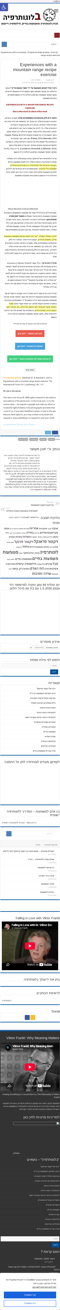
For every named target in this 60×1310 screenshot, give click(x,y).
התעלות (27, 537)
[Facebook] (27, 1017)
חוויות (52, 439)
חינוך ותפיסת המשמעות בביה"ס (43, 693)
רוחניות (26, 569)
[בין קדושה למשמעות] (57, 867)
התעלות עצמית (15, 537)
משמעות (34, 439)
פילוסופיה (41, 564)
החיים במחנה (48, 537)
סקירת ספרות (50, 736)
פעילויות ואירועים (48, 746)
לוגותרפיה (49, 552)
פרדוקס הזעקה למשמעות (42, 504)
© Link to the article (12, 391)
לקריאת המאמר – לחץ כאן (30, 333)
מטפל (21, 553)
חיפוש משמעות (42, 547)
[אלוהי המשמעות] (57, 884)
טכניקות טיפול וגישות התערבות (43, 698)
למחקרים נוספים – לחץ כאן (30, 346)
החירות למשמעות (47, 892)
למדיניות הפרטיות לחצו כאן (44, 1287)
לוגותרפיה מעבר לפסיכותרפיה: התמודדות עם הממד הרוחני (33, 1268)
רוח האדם (37, 568)
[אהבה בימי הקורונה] (57, 875)
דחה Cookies (30, 1303)
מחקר (26, 553)
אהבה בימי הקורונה (46, 875)
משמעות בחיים (45, 559)
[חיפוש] (4, 44)
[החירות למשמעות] (57, 892)
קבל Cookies (30, 1295)
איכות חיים (14, 528)
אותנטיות (43, 528)
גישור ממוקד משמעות (44, 1258)
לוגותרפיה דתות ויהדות (46, 712)
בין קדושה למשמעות (46, 867)
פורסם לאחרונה (50, 844)
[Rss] (32, 1017)
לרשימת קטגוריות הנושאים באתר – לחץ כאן (30, 359)
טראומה (19, 547)
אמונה (6, 528)
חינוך (51, 547)
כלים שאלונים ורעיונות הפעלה (43, 702)
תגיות (38, 844)
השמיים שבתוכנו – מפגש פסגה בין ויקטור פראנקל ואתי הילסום (28, 851)
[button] (4, 7)
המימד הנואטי (37, 537)
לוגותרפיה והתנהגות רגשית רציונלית (22, 510)
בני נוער (12, 533)
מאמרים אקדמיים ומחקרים (38, 52)
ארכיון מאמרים (52, 647)
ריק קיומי (17, 569)
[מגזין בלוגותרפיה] (30, 16)
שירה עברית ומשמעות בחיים (44, 750)
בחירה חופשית (20, 533)
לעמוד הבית (30, 370)
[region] (30, 1291)
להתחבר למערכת (30, 517)
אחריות (34, 528)
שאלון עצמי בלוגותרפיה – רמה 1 (41, 859)
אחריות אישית (23, 528)
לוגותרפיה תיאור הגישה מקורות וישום (40, 717)
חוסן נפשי (10, 542)
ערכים (48, 564)
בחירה (30, 533)
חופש (55, 547)
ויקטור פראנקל (46, 542)
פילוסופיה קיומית (26, 564)
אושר (49, 529)
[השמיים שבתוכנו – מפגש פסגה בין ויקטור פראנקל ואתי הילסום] (57, 851)
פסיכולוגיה (11, 564)
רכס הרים (23, 439)
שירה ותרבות (41, 573)
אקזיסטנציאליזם (49, 533)
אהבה (55, 528)
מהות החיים (34, 553)
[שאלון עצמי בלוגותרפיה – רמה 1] (57, 859)
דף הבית (54, 52)
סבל (55, 564)
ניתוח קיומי (11, 559)
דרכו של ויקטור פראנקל (46, 688)
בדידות (36, 533)
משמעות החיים (23, 559)
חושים (43, 439)
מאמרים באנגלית (28, 82)
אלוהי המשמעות (47, 883)
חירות (32, 547)
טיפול (25, 547)
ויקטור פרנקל (23, 541)
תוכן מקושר (50, 80)
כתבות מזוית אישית (48, 707)
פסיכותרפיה (51, 569)
